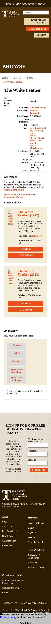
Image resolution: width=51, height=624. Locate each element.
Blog (4, 521)
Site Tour (15, 610)
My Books (32, 562)
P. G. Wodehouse (38, 107)
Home (5, 77)
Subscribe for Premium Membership (12, 581)
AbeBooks (17, 361)
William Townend (34, 111)
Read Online (7, 545)
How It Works (8, 536)
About (5, 517)
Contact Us (7, 526)
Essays (5, 592)
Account (31, 537)
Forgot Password (35, 542)
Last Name (32, 460)
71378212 (34, 170)
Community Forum (10, 588)
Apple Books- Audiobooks (16, 370)
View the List (37, 29)
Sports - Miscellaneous (36, 146)
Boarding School (38, 128)
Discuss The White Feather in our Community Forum (20, 195)
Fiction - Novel (37, 138)
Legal (5, 610)
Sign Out (32, 532)
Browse (17, 77)
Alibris (16, 353)
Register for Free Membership (35, 556)
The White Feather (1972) (28, 213)
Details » (25, 249)
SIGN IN (10, 4)
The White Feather (12, 81)
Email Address (35, 441)
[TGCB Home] (12, 16)
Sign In (31, 528)
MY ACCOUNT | (24, 4)
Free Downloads (9, 531)
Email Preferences (30, 610)
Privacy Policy (8, 617)
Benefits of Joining (38, 21)
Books (30, 77)
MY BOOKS (39, 4)
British (33, 135)
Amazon (17, 345)
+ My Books (26, 255)
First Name (33, 451)
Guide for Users (9, 541)
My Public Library (36, 567)
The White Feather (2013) (28, 272)
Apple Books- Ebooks (16, 378)
